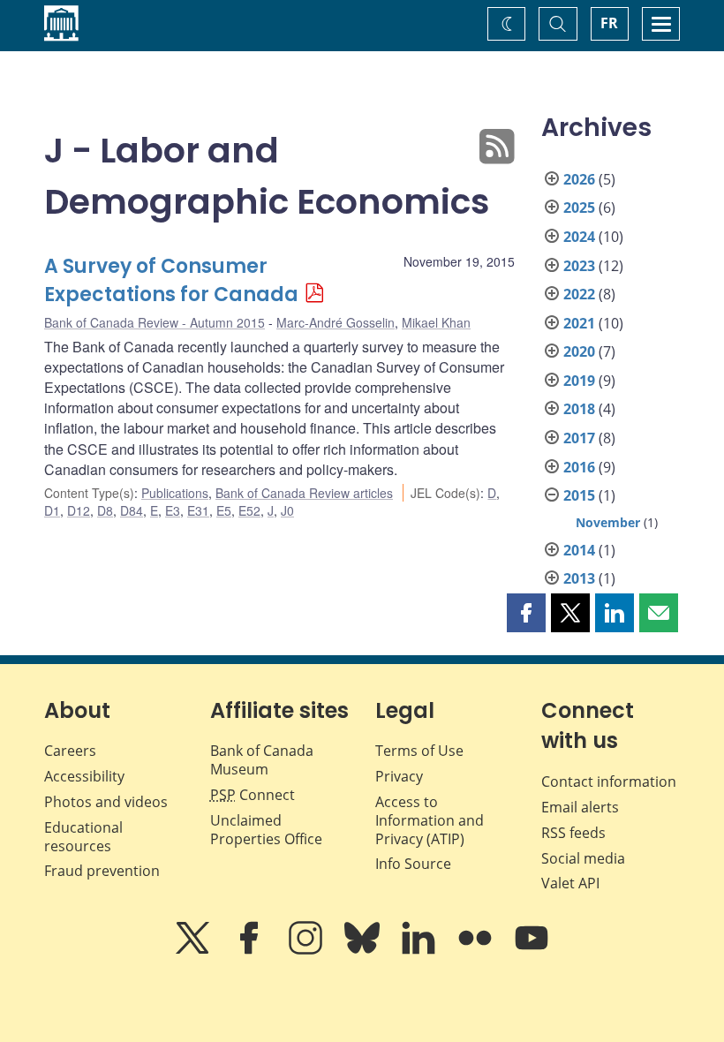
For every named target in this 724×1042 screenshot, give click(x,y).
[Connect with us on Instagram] (307, 950)
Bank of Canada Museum (261, 760)
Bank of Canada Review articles (304, 493)
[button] (526, 612)
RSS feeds (573, 832)
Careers (70, 750)
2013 (579, 578)
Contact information (608, 781)
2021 (579, 323)
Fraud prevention (102, 870)
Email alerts (580, 807)
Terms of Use (419, 750)
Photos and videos (106, 802)
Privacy (399, 776)
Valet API (570, 883)
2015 (579, 495)
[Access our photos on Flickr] (477, 950)
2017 (579, 438)
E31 (198, 510)
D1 (52, 510)
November (608, 522)
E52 (249, 510)
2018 (579, 409)
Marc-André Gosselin (335, 322)
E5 (223, 510)
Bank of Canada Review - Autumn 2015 (154, 322)
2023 (579, 266)
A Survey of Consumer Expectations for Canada (171, 280)
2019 (579, 380)
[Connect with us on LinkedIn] (420, 950)
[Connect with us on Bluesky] (364, 950)
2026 (579, 179)
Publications (174, 493)
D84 (131, 510)
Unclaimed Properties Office (266, 830)
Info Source (413, 863)
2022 (579, 294)
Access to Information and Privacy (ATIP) (429, 820)
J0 (287, 510)
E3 (172, 510)
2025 (579, 207)
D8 (105, 510)
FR (609, 23)
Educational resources (83, 837)
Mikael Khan (436, 322)
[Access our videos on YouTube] (531, 950)
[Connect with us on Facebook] (250, 950)
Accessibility (84, 776)
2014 (579, 550)
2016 (579, 467)
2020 (579, 351)
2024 (579, 236)
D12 (78, 510)
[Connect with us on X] (194, 950)
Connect (252, 794)
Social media (583, 858)
